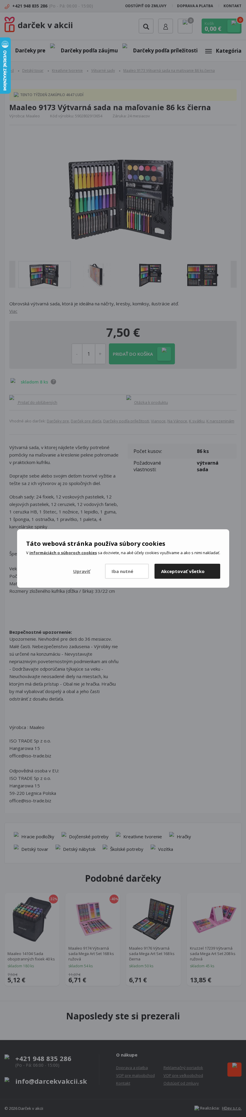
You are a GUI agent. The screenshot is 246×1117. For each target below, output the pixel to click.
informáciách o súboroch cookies (63, 552)
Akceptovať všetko (183, 571)
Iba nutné (122, 571)
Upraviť (81, 571)
